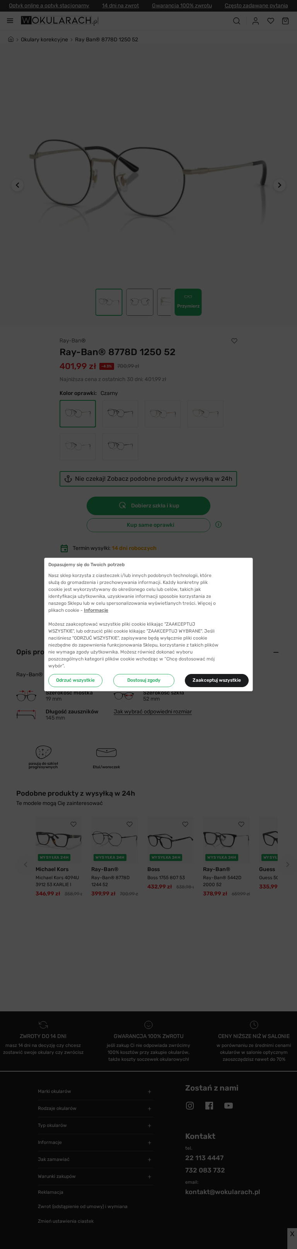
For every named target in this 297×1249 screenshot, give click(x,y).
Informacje (96, 610)
